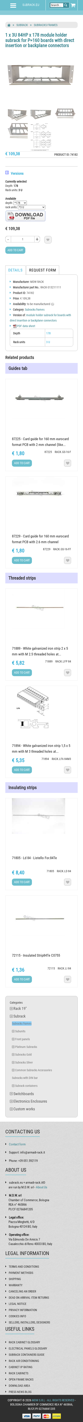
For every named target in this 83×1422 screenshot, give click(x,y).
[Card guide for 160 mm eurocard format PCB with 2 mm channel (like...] (41, 399)
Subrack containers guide (26, 1354)
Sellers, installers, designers (29, 1322)
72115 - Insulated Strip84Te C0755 (36, 955)
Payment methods (21, 1272)
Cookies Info (17, 1316)
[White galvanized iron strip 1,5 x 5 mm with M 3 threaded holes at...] (41, 707)
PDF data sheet (25, 326)
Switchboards (23, 1094)
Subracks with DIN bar (25, 1078)
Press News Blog (20, 1392)
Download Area (19, 1385)
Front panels (22, 1039)
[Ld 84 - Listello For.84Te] (41, 816)
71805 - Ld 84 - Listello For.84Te (34, 858)
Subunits (20, 1031)
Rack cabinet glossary (24, 1342)
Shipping (15, 1279)
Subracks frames (45, 25)
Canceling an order (22, 1291)
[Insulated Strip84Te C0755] (41, 915)
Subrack (22, 25)
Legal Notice (17, 1303)
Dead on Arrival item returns (29, 1297)
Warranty (15, 1285)
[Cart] (73, 5)
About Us (41, 1187)
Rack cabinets (18, 1373)
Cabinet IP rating (20, 1367)
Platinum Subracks (26, 1047)
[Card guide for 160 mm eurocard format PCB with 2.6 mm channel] (41, 494)
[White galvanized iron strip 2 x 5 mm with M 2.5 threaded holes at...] (41, 609)
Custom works (24, 1109)
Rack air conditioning (24, 1361)
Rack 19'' (20, 1008)
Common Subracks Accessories (33, 1070)
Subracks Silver (24, 1062)
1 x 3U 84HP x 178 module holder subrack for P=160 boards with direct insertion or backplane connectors (39, 40)
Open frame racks (21, 1379)
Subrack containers (26, 1085)
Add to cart (15, 250)
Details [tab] (15, 270)
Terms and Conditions (24, 1266)
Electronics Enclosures (30, 1101)
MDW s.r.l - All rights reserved (53, 1400)
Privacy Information (23, 1310)
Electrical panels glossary (28, 1348)
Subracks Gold (23, 1054)
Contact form (17, 1144)
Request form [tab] (42, 270)
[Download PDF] (25, 215)
